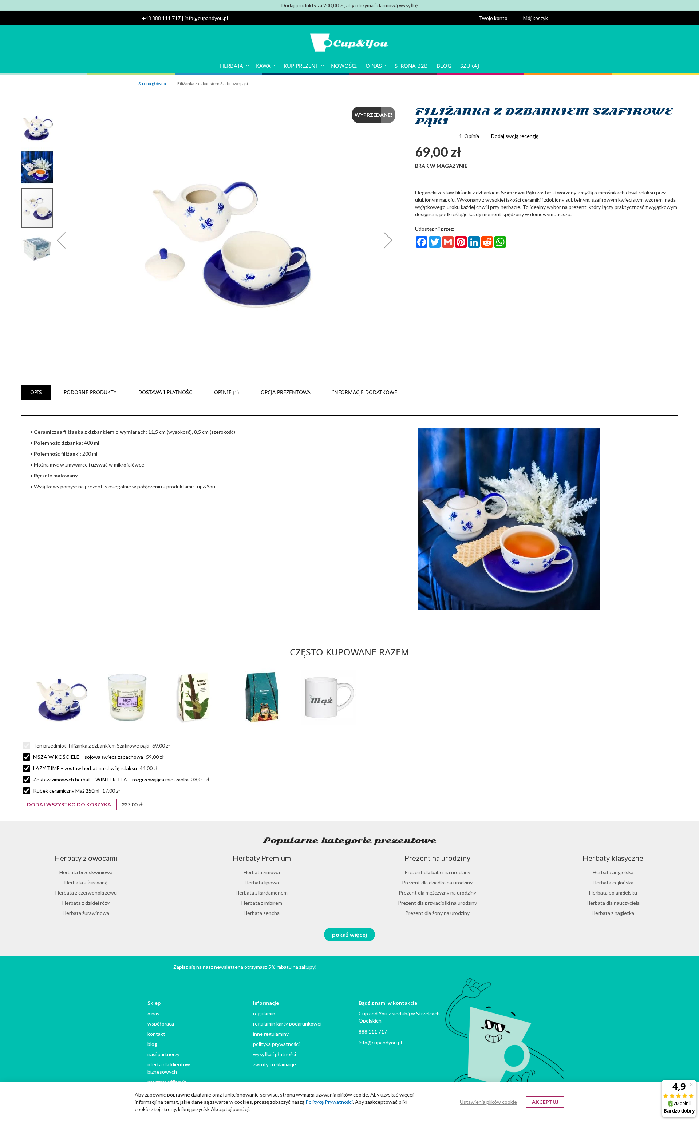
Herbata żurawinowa (86, 913)
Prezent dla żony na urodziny (437, 913)
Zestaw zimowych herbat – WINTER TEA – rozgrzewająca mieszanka (111, 779)
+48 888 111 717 (161, 18)
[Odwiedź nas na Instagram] (524, 966)
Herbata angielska (613, 872)
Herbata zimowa (262, 872)
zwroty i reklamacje (274, 1064)
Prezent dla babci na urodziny (437, 872)
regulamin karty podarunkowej (287, 1023)
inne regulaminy (271, 1034)
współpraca (160, 1023)
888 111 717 (373, 1031)
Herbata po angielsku (613, 892)
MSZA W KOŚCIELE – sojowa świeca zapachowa (88, 757)
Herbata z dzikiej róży (86, 903)
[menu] (349, 65)
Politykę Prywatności (329, 1102)
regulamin (264, 1013)
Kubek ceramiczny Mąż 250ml (66, 791)
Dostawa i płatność (165, 392)
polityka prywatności (276, 1044)
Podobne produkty (90, 392)
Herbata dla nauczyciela (613, 903)
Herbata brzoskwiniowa (85, 872)
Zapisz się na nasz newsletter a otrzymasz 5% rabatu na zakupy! (245, 967)
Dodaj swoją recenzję (514, 136)
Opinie (225, 392)
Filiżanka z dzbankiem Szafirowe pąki (109, 745)
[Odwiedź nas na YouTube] (507, 966)
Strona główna (152, 83)
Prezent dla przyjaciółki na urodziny (437, 903)
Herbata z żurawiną (85, 882)
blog (152, 1044)
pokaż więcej (349, 934)
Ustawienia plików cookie (488, 1102)
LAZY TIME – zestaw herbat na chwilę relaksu (85, 768)
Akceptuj (545, 1102)
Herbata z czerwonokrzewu (86, 892)
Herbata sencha (262, 913)
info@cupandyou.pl (206, 18)
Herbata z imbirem (261, 903)
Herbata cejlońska (613, 882)
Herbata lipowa (262, 882)
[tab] (36, 392)
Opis (36, 392)
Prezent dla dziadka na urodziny (437, 882)
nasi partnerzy (163, 1054)
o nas (153, 1013)
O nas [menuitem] (374, 65)
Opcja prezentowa (286, 392)
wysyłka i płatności (274, 1054)
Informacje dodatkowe (364, 392)
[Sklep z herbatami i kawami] (349, 43)
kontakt (156, 1034)
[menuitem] (234, 65)
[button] (497, 18)
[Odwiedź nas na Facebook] (541, 966)
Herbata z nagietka (613, 913)
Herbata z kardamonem (262, 892)
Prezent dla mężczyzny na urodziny (437, 892)
